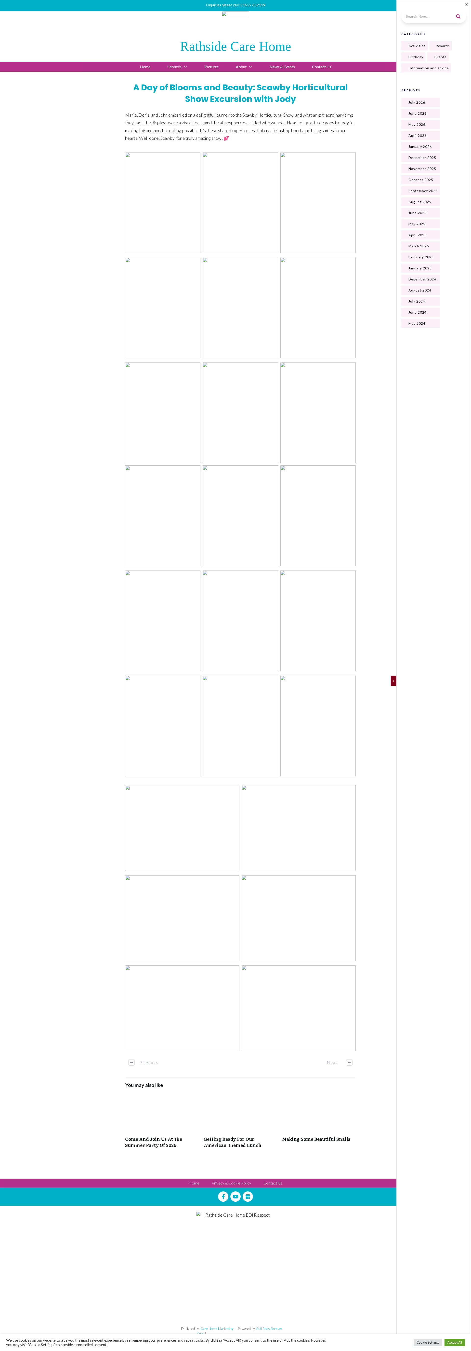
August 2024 (419, 290)
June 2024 (417, 312)
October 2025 (420, 180)
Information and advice (428, 68)
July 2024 (416, 301)
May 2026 (416, 124)
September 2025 (423, 191)
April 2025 (417, 235)
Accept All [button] (454, 1342)
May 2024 (416, 323)
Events (440, 57)
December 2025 (422, 157)
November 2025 (422, 169)
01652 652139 (252, 5)
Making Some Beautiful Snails (319, 1123)
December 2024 (422, 279)
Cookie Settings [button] (428, 1342)
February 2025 (421, 257)
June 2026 (417, 113)
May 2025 (416, 224)
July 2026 (416, 102)
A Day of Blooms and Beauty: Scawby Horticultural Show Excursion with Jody (240, 93)
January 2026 (420, 146)
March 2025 (418, 246)
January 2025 (420, 268)
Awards (443, 46)
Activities (417, 46)
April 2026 (417, 135)
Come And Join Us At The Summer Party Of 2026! (162, 1123)
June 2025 (417, 213)
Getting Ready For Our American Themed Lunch (240, 1123)
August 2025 (419, 202)
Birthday (415, 57)
